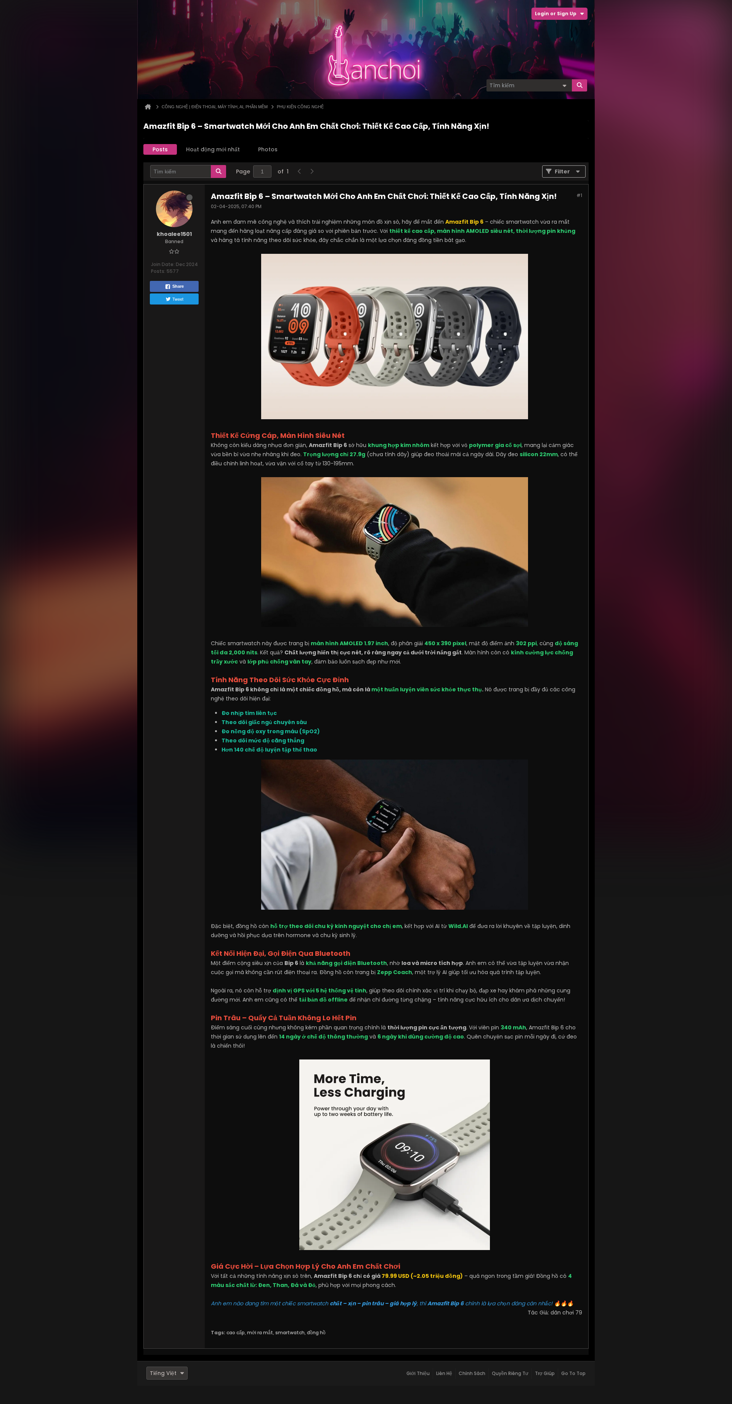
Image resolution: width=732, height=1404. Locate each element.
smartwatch (290, 1332)
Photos (268, 149)
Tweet (177, 299)
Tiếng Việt (163, 1373)
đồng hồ (316, 1332)
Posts (160, 149)
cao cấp (235, 1332)
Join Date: (163, 264)
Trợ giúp (545, 1373)
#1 (579, 195)
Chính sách (472, 1373)
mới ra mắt (260, 1332)
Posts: (158, 271)
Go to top (573, 1373)
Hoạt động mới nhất (213, 149)
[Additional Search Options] (564, 85)
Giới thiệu (418, 1373)
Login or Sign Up (555, 13)
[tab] (160, 149)
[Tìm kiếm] (579, 85)
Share (178, 286)
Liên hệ (444, 1373)
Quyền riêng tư (510, 1373)
